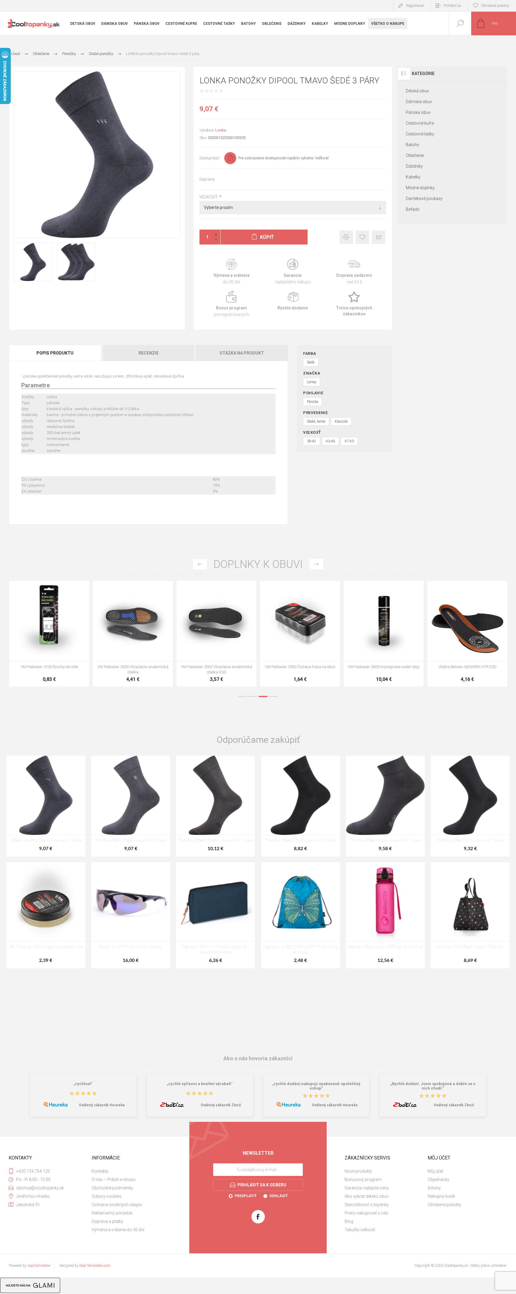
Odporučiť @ (378, 237)
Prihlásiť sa (452, 6)
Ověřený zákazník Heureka (102, 1105)
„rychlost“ (83, 1083)
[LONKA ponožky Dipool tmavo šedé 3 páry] (45, 806)
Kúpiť (43, 646)
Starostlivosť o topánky (367, 1204)
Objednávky (438, 1179)
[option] (49, 635)
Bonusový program (363, 1179)
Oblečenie (415, 155)
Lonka (220, 130)
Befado (413, 209)
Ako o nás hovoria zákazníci (258, 1058)
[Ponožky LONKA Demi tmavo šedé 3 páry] (300, 806)
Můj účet (435, 1171)
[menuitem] (132, 1171)
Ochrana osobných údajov (117, 1204)
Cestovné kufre (420, 123)
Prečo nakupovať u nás (366, 1213)
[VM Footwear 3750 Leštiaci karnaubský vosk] (45, 915)
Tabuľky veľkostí (360, 1229)
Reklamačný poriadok (112, 1213)
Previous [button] (200, 564)
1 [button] (242, 696)
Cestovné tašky (420, 134)
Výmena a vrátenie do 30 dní (118, 1229)
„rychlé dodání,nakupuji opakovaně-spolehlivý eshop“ (316, 1085)
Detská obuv (417, 90)
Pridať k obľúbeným (362, 237)
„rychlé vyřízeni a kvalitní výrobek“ (200, 1083)
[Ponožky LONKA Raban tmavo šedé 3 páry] (385, 806)
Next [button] (316, 564)
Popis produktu (54, 353)
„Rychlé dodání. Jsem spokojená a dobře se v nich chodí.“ (432, 1085)
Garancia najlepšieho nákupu (292, 271)
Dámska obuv (419, 101)
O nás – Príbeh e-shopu (114, 1179)
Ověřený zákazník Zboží (221, 1105)
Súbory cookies (107, 1196)
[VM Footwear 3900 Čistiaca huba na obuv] (467, 634)
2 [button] (252, 696)
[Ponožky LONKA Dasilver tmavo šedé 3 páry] (215, 806)
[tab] (55, 353)
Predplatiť (246, 1196)
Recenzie (149, 353)
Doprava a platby (107, 1221)
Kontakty (100, 1171)
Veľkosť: (209, 197)
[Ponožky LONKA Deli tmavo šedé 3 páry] (470, 806)
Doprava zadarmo (354, 271)
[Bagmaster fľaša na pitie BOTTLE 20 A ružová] (385, 915)
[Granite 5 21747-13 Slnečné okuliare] (130, 915)
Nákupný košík (441, 1196)
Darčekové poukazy (424, 198)
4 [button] (273, 696)
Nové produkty (358, 1171)
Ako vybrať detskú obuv (367, 1196)
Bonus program (231, 304)
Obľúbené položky (444, 1204)
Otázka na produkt (241, 353)
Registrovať (415, 6)
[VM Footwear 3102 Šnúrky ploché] (133, 634)
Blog (349, 1221)
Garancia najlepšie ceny (346, 237)
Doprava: (207, 179)
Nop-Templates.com (94, 1266)
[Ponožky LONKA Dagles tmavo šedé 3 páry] (130, 806)
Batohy (412, 144)
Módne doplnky (420, 187)
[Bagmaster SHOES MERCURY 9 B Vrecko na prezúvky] (300, 915)
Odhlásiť (278, 1196)
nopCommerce (38, 1266)
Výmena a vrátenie (231, 271)
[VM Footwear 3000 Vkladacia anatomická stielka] (300, 634)
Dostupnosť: (209, 158)
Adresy (434, 1187)
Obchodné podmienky (112, 1187)
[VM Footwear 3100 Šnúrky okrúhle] (216, 634)
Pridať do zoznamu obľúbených (56, 646)
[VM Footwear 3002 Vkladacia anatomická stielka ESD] (384, 634)
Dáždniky (414, 166)
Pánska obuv (418, 112)
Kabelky (413, 177)
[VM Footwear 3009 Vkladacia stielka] (49, 634)
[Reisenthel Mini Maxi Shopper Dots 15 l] (470, 915)
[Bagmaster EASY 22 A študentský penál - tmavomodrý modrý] (215, 915)
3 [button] (263, 696)
